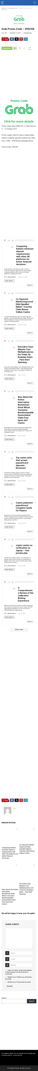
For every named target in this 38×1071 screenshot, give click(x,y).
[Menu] (2, 2)
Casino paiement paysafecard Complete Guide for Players (24, 507)
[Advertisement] (19, 74)
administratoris (11, 277)
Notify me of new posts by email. (19, 982)
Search (4, 998)
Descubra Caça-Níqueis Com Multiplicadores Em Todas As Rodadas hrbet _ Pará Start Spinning (26, 355)
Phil (5, 33)
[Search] (34, 2)
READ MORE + (9, 281)
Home (4, 8)
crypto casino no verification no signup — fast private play (24, 549)
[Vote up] (12, 240)
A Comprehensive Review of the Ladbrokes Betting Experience (25, 594)
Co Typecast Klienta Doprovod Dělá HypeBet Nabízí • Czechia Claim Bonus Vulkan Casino (24, 305)
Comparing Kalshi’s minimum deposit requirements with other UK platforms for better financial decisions (24, 255)
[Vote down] (8, 240)
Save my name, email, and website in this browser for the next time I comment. (18, 972)
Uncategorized (12, 8)
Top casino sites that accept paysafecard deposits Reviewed (24, 462)
